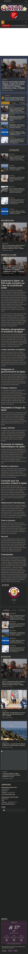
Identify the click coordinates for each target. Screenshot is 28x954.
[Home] (3, 22)
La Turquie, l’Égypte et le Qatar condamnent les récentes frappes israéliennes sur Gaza (17, 133)
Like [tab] (14, 103)
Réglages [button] (4, 950)
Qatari (11, 90)
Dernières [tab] (6, 103)
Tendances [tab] (23, 103)
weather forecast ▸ (14, 943)
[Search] (26, 22)
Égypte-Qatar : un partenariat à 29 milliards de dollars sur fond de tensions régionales (17, 126)
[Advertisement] (14, 42)
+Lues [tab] (14, 610)
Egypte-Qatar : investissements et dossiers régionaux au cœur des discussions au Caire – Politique (13, 714)
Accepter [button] (15, 950)
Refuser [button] (10, 950)
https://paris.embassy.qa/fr (8, 794)
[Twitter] (14, 603)
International (7, 95)
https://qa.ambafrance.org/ (8, 804)
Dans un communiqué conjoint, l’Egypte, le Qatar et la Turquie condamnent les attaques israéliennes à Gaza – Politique (15, 99)
